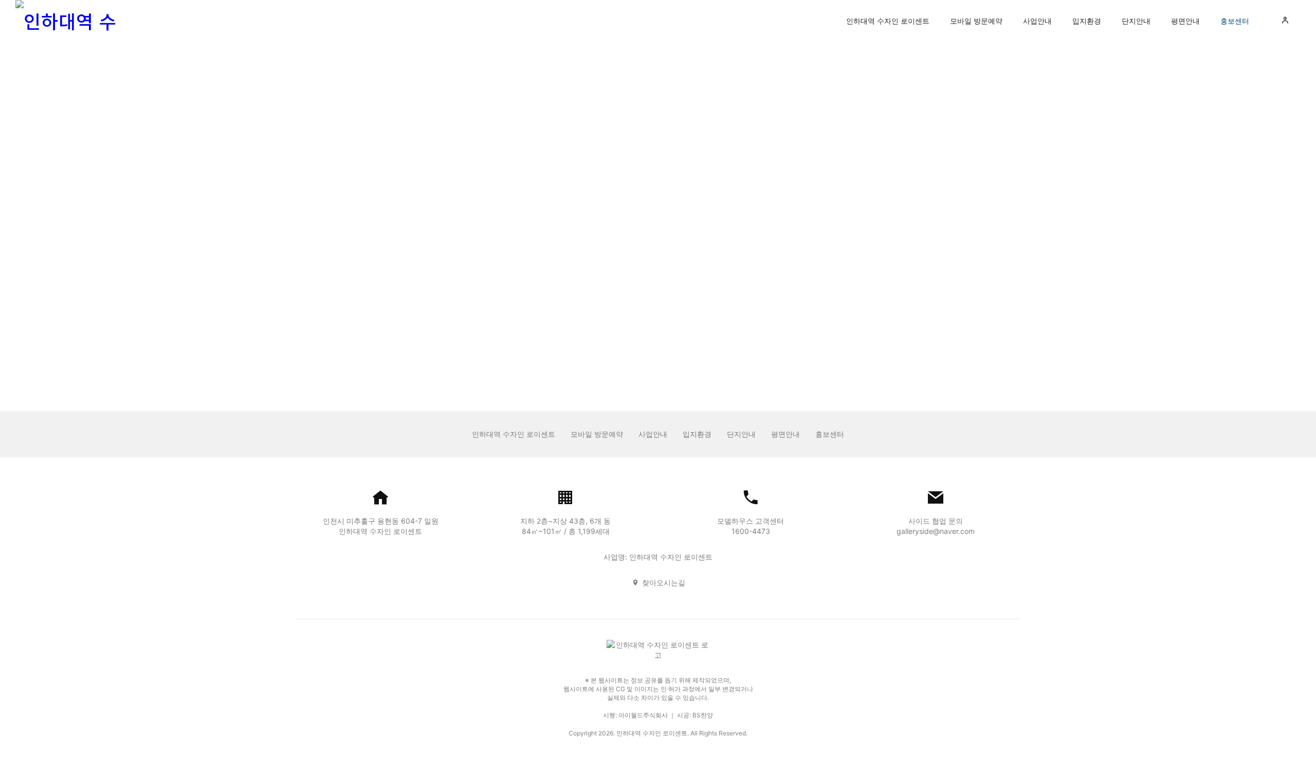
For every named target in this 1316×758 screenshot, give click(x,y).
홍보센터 (1234, 20)
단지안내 (1136, 20)
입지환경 (1086, 20)
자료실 (719, 81)
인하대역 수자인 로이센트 (887, 20)
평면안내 (1185, 20)
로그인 (658, 304)
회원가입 (682, 339)
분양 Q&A (662, 81)
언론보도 (601, 81)
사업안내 (1037, 20)
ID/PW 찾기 (637, 339)
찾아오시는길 (663, 582)
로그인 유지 (610, 276)
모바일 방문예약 (976, 20)
